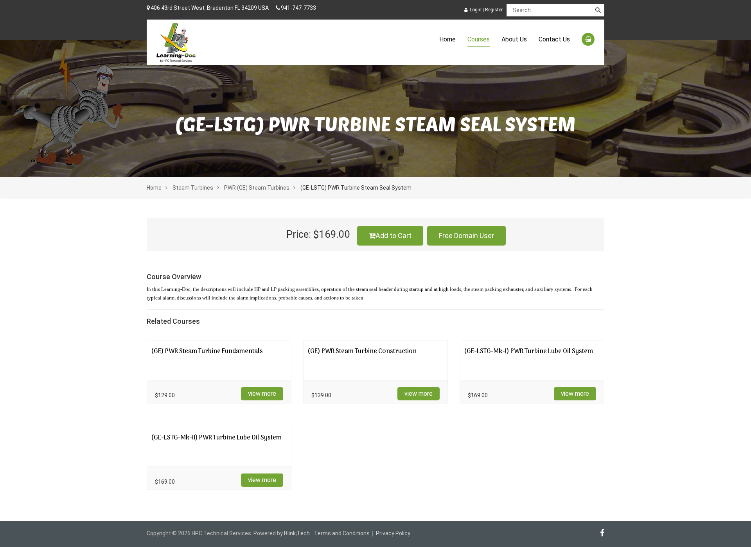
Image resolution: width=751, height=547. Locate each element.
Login (476, 10)
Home (447, 39)
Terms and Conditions (342, 533)
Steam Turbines (192, 188)
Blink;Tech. (297, 533)
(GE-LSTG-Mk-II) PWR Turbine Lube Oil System (216, 438)
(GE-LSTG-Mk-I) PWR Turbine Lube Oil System (528, 351)
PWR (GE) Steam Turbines (256, 188)
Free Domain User (466, 235)
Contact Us (554, 39)
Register (494, 10)
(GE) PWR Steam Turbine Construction (362, 351)
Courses (478, 39)
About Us (514, 39)
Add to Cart (393, 235)
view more (262, 393)
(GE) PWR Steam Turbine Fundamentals (207, 351)
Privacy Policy (393, 533)
